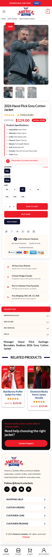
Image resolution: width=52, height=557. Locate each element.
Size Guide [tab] (8, 322)
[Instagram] (14, 489)
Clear (45, 167)
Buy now (26, 214)
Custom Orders (26, 507)
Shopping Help (26, 499)
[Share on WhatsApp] (6, 232)
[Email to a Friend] (23, 232)
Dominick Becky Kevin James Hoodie (39, 394)
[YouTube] (21, 489)
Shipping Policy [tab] (11, 315)
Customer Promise (26, 523)
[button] (4, 11)
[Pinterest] (28, 489)
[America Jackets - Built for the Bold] (26, 11)
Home (3, 19)
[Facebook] (7, 489)
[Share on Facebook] (12, 232)
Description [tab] (10, 309)
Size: (6, 185)
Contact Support (26, 443)
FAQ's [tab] (6, 334)
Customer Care (26, 515)
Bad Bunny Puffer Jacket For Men (13, 393)
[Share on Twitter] (17, 232)
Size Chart (12, 222)
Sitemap (26, 537)
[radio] (7, 171)
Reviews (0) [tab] (9, 328)
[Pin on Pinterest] (28, 232)
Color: (7, 176)
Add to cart (32, 206)
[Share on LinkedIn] (34, 232)
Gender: (8, 167)
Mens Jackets (12, 19)
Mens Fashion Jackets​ (27, 19)
